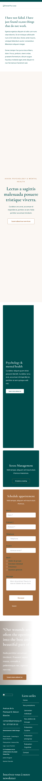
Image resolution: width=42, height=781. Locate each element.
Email (9, 546)
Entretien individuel (15, 564)
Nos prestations (29, 705)
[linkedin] (38, 0)
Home (25, 700)
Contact (26, 752)
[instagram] (35, 0)
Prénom (9, 522)
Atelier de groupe (14, 561)
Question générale (15, 570)
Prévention (12, 567)
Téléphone (10, 534)
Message (9, 576)
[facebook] (32, 0)
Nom (8, 510)
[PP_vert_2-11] (8, 695)
